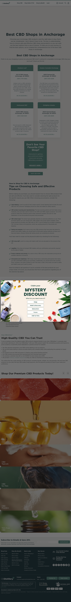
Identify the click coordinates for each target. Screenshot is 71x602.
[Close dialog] (68, 282)
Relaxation (35, 309)
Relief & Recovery (35, 305)
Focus (35, 312)
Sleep (35, 302)
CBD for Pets (35, 316)
